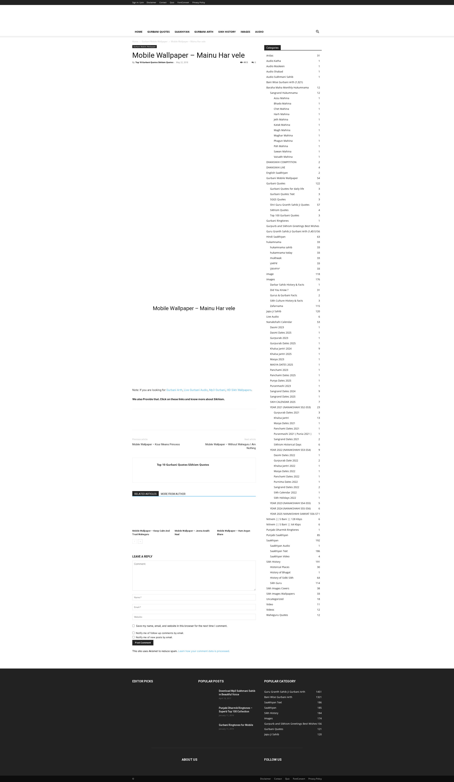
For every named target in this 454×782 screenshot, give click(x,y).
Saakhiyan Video (279, 556)
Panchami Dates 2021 (286, 428)
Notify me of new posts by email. (154, 637)
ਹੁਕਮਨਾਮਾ (275, 268)
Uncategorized (275, 599)
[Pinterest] (152, 70)
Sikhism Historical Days (287, 444)
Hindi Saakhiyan (276, 236)
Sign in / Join (138, 2)
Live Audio (272, 316)
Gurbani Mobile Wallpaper (155, 41)
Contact (163, 2)
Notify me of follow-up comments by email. (160, 633)
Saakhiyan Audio (280, 545)
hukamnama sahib (281, 247)
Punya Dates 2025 (280, 380)
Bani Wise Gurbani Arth (280, 82)
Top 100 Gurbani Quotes (284, 215)
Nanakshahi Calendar (279, 322)
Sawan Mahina (282, 151)
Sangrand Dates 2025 (282, 396)
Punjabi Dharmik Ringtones (282, 529)
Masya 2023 (277, 359)
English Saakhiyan (277, 172)
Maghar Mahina (283, 135)
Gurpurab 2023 (279, 338)
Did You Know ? (279, 290)
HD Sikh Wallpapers (239, 390)
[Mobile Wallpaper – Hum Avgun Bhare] (236, 514)
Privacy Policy (198, 2)
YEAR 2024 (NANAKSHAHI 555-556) (290, 508)
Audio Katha (273, 61)
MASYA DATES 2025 (281, 364)
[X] (144, 70)
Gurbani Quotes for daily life (287, 188)
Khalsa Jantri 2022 (284, 465)
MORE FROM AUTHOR (173, 494)
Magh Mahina (282, 130)
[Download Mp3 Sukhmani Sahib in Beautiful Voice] (207, 695)
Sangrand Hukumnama (284, 92)
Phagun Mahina (283, 140)
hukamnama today (281, 252)
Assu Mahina (281, 98)
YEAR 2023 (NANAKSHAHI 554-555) (290, 503)
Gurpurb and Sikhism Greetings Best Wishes (292, 226)
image (270, 274)
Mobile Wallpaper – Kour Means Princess (156, 444)
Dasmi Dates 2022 (284, 455)
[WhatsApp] (160, 70)
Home (138, 31)
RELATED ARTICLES (145, 494)
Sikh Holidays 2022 (285, 497)
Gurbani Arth (203, 31)
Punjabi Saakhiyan (277, 535)
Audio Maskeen (275, 66)
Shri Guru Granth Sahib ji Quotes (289, 204)
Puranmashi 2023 (280, 386)
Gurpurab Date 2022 (286, 460)
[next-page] (140, 541)
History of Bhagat (280, 572)
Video (269, 604)
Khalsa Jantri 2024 (281, 348)
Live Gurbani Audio (196, 390)
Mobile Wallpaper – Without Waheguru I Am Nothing (230, 446)
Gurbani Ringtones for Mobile (236, 725)
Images (245, 31)
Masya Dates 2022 (284, 471)
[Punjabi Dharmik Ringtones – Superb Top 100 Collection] (207, 712)
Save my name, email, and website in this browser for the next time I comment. (181, 625)
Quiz (172, 2)
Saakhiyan (182, 31)
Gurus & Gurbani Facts (283, 295)
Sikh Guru (276, 583)
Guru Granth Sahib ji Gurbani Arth (286, 231)
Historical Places (279, 567)
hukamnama (273, 242)
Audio (259, 31)
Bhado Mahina (282, 103)
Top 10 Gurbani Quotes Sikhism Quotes (154, 62)
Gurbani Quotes (158, 31)
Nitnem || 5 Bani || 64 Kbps (283, 524)
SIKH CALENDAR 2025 (282, 402)
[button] (317, 32)
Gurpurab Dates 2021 (286, 412)
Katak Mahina (282, 124)
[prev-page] (134, 541)
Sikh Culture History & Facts (286, 300)
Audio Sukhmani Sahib (279, 77)
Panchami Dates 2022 (286, 476)
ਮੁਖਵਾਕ (273, 263)
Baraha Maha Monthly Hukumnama (287, 87)
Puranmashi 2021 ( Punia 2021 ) (292, 433)
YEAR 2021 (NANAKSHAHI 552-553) (290, 407)
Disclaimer (151, 2)
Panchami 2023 (279, 370)
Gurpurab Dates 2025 (283, 343)
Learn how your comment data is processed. (204, 651)
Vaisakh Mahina (283, 156)
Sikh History (273, 561)
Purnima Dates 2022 (286, 481)
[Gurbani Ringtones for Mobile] (207, 729)
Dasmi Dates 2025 (280, 332)
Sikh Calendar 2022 (285, 492)
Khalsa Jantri (281, 418)
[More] (168, 70)
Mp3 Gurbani (217, 390)
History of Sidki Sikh (282, 577)
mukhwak (275, 258)
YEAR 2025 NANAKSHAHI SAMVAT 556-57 (294, 513)
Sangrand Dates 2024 (282, 391)
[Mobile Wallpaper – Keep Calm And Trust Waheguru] (151, 514)
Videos (270, 609)
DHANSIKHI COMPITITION (281, 162)
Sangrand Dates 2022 (286, 487)
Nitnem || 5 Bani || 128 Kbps (284, 519)
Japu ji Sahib (273, 311)
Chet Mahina (281, 108)
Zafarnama (276, 306)
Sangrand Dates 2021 (286, 439)
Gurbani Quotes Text (282, 194)
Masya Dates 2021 (284, 423)
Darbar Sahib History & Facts (287, 284)
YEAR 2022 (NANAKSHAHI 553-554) (290, 449)
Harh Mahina (281, 114)
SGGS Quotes (278, 199)
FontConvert (183, 2)
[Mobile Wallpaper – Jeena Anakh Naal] (194, 514)
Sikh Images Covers (277, 588)
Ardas (269, 55)
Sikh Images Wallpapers (280, 593)
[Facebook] (135, 70)
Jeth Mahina (281, 119)
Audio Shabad (274, 71)
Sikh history (227, 31)
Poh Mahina (281, 146)
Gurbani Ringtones (277, 220)
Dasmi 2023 (277, 327)
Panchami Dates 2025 (283, 375)
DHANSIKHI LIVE (275, 167)
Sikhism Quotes (279, 210)
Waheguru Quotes (277, 615)
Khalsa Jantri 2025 (281, 354)
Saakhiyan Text (279, 551)
